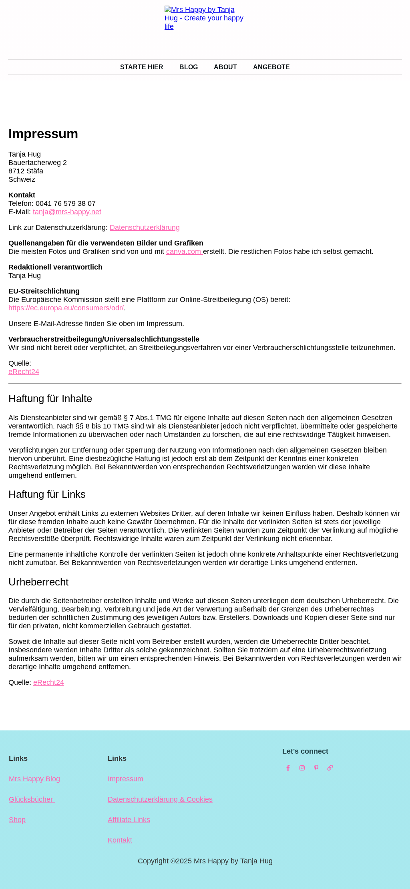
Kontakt (120, 840)
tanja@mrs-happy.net (67, 212)
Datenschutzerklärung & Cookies (160, 799)
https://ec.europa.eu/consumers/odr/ (66, 308)
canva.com (184, 251)
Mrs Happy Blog (34, 779)
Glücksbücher (32, 799)
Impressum (125, 779)
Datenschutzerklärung (145, 227)
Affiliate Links (129, 820)
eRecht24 (23, 372)
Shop (17, 820)
